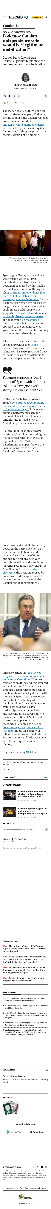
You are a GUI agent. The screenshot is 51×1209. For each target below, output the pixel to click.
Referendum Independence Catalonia (18, 830)
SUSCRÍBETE (37, 17)
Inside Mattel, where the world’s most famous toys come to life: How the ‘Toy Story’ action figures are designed (24, 970)
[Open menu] (5, 17)
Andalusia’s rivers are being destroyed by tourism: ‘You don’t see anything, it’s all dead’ (26, 1023)
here (39, 848)
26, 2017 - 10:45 (28, 89)
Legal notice (9, 1188)
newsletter (9, 1070)
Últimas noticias (11, 941)
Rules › (45, 777)
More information (9, 842)
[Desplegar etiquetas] (46, 829)
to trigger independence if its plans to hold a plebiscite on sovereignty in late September (24, 296)
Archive (6, 1098)
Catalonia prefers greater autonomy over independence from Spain (32, 811)
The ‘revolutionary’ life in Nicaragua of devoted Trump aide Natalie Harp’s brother (24, 999)
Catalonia (11, 26)
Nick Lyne (32, 752)
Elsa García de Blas (25, 85)
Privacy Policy (19, 1188)
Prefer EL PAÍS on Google (16, 103)
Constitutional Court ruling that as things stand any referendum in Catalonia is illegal (25, 406)
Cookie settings (30, 1188)
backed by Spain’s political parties (23, 316)
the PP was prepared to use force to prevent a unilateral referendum (23, 676)
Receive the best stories (14, 1076)
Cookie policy (41, 1188)
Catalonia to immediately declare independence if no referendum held (32, 794)
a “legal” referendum (28, 313)
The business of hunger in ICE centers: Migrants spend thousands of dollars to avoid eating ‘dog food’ (24, 949)
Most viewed (9, 992)
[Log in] (46, 17)
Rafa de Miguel (24, 800)
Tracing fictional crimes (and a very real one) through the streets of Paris (24, 979)
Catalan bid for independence (16, 32)
